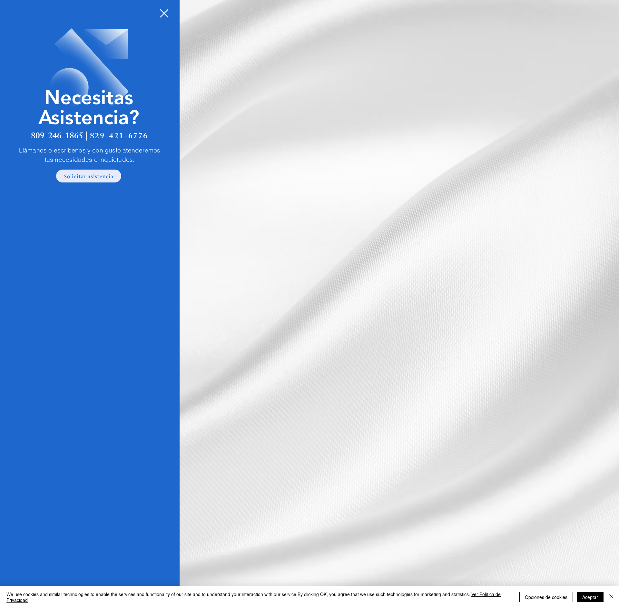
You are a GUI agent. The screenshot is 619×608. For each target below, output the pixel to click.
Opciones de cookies (546, 597)
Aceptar (590, 597)
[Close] (611, 597)
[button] (164, 13)
